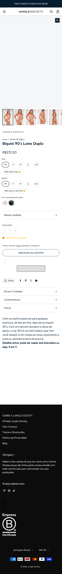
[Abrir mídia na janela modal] (57, 20)
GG (36, 164)
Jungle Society (34, 567)
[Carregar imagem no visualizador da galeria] (7, 117)
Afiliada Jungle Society (14, 421)
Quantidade (7, 225)
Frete (18, 246)
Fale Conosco (9, 426)
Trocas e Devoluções (13, 432)
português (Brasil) (21, 550)
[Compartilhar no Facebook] (20, 281)
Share (11, 280)
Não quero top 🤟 (12, 171)
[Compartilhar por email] (36, 281)
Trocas (7, 307)
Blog (4, 443)
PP (5, 164)
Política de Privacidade (14, 437)
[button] (5, 262)
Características (12, 299)
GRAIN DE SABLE (17, 139)
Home (4, 139)
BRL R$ (42, 550)
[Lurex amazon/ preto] (11, 203)
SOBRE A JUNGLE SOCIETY (17, 415)
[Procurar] (51, 11)
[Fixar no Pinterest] (26, 281)
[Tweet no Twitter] (31, 281)
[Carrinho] (58, 11)
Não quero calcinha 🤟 (15, 190)
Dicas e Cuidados (13, 291)
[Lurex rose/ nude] (4, 203)
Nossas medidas (12, 215)
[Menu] (4, 11)
